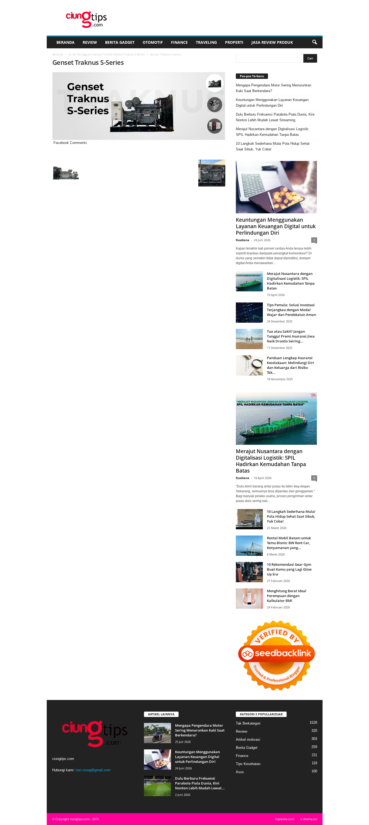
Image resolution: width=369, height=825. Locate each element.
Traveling (206, 42)
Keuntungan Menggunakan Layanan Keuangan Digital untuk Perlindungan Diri (272, 102)
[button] (314, 42)
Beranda (65, 42)
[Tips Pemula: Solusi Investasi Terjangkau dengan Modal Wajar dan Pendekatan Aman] (249, 312)
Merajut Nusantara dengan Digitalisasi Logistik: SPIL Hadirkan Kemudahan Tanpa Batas (272, 132)
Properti (234, 42)
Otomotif (153, 42)
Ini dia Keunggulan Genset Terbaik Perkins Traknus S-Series (106, 54)
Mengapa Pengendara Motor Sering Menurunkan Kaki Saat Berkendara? (273, 88)
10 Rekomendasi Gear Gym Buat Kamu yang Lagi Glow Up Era (289, 569)
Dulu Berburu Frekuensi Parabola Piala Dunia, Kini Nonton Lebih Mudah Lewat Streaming (275, 117)
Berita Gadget (120, 42)
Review (90, 42)
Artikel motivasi (248, 740)
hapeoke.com (284, 819)
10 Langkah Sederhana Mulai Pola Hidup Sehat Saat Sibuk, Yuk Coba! (273, 146)
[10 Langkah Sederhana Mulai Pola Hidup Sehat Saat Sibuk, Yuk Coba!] (249, 519)
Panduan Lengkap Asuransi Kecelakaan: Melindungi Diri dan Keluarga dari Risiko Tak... (290, 365)
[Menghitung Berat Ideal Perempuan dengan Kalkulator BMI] (249, 598)
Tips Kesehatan (248, 764)
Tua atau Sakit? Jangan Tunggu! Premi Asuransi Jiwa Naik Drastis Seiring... (291, 336)
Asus (240, 772)
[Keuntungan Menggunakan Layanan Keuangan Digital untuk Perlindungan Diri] (276, 187)
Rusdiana (242, 240)
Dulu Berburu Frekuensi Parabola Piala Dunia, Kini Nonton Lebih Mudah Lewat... (200, 783)
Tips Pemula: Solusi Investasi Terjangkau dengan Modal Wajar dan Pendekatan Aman (291, 309)
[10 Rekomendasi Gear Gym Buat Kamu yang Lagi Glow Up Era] (249, 572)
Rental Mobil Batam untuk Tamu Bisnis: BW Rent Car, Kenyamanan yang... (289, 543)
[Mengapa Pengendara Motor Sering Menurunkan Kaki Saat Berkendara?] (157, 733)
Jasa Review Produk (272, 42)
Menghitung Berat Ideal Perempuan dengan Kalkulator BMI (286, 595)
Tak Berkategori (248, 723)
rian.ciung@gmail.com (93, 770)
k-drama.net (308, 819)
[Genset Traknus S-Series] (138, 106)
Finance (179, 42)
